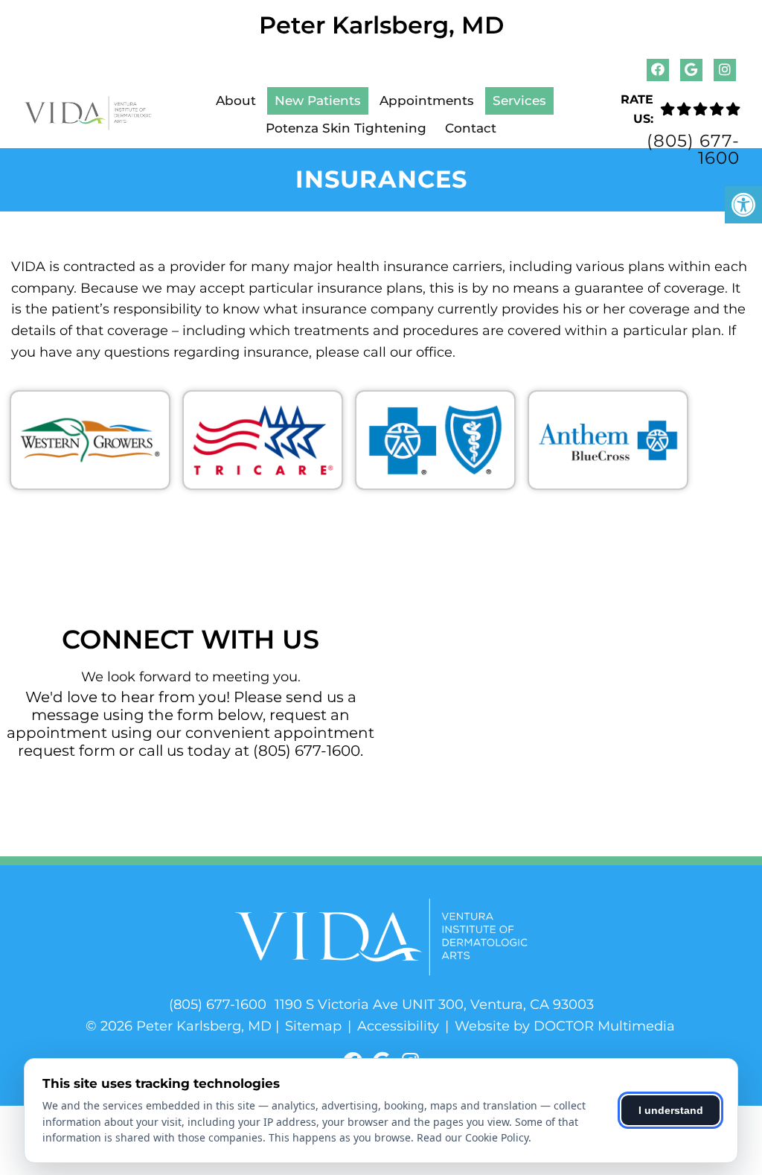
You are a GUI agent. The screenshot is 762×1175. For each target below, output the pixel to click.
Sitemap (313, 1026)
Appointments (427, 100)
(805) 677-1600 (693, 150)
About (236, 100)
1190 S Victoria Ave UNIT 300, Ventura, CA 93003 (434, 1004)
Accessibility (398, 1026)
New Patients (318, 100)
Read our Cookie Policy (472, 1137)
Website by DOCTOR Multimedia (565, 1026)
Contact (470, 128)
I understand (670, 1110)
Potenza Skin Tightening (346, 128)
